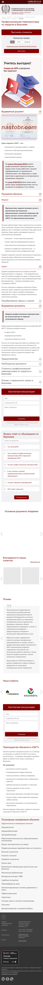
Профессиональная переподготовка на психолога (21, 848)
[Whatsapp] (11, 979)
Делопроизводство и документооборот (17, 908)
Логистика (6, 905)
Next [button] (41, 534)
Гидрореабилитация (9, 831)
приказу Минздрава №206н (18, 164)
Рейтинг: (6, 962)
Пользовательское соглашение (9, 974)
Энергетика (6, 897)
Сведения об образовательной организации (7, 923)
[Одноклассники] (7, 979)
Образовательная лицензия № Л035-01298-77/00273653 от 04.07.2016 (21, 13)
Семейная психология (10, 859)
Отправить (21, 419)
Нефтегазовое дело (9, 893)
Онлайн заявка (22, 940)
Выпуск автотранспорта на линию (15, 844)
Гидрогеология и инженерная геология (17, 823)
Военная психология (10, 852)
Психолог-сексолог (9, 856)
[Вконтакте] (3, 979)
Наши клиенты (5, 935)
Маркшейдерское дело (11, 884)
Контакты (4, 939)
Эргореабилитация (9, 835)
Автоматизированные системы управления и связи (19, 889)
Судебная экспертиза (10, 880)
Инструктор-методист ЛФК (12, 876)
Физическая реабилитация (12, 873)
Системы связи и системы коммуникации (18, 901)
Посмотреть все (21, 497)
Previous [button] (1, 534)
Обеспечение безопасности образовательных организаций (20, 839)
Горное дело (6, 863)
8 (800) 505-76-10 (34, 1)
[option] (21, 520)
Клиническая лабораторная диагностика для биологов (19, 868)
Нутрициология (8, 827)
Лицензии (4, 930)
